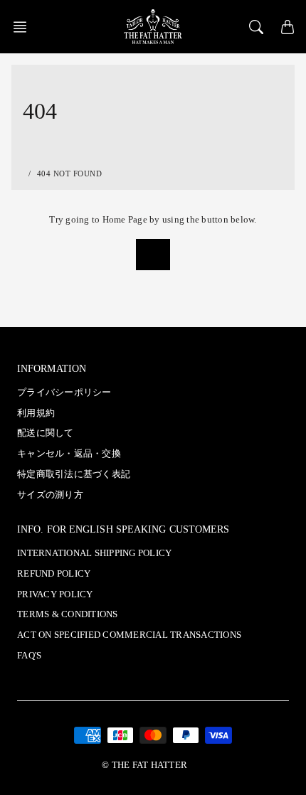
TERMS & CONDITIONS (67, 614)
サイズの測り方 (50, 495)
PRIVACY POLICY (55, 594)
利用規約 (36, 413)
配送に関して (45, 433)
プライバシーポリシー (64, 393)
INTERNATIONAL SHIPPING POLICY (94, 553)
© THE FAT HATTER (144, 765)
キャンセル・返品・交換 (69, 454)
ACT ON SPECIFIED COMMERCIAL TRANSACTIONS (129, 635)
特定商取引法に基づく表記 (73, 474)
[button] (24, 27)
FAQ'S (29, 656)
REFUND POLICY (53, 574)
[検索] (256, 27)
